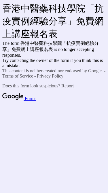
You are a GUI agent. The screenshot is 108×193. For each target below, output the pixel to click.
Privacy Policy (50, 75)
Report (67, 85)
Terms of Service (17, 75)
